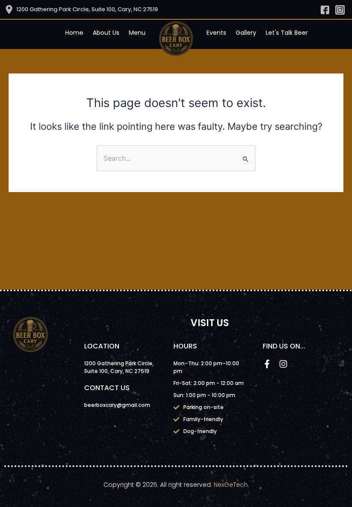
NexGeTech (231, 484)
